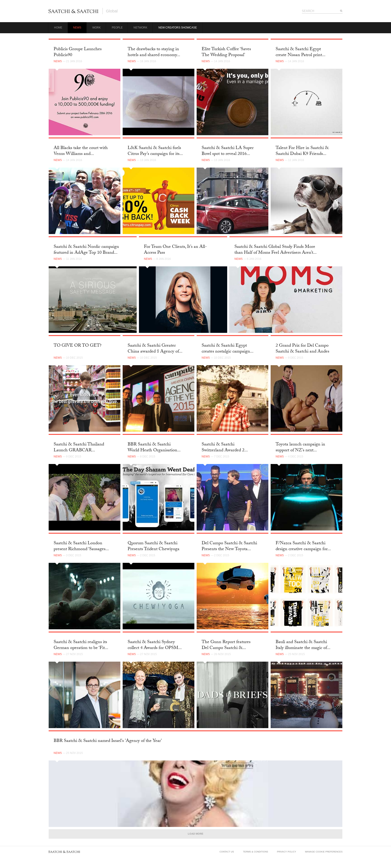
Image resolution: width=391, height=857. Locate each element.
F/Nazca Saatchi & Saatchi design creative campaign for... (303, 546)
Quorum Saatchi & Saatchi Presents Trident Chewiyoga (153, 546)
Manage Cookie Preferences (324, 851)
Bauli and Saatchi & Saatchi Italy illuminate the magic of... (303, 645)
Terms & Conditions (255, 851)
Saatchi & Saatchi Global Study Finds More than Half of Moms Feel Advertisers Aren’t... (275, 250)
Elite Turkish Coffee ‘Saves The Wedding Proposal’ (226, 52)
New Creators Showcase (177, 27)
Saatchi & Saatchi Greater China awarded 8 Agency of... (155, 348)
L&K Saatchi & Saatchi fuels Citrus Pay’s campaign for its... (155, 151)
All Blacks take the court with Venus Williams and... (81, 151)
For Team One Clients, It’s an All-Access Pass (175, 250)
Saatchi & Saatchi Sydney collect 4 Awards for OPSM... (155, 645)
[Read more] (84, 102)
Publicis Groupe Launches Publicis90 (78, 52)
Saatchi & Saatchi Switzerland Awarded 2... (225, 447)
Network (140, 27)
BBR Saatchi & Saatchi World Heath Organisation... (154, 447)
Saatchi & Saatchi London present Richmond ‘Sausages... (81, 546)
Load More (195, 833)
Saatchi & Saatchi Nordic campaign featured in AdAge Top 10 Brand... (86, 250)
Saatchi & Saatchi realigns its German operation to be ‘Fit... (81, 645)
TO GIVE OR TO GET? (77, 346)
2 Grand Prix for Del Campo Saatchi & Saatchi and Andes (302, 348)
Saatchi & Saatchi (73, 11)
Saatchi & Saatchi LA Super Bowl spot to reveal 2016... (228, 151)
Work (96, 27)
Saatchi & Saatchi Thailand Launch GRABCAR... (79, 447)
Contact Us (226, 851)
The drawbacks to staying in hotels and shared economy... (154, 52)
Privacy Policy (286, 851)
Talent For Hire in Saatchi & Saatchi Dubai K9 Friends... (302, 151)
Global (112, 11)
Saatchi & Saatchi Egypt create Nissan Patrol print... (300, 52)
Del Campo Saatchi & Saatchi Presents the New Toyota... (229, 546)
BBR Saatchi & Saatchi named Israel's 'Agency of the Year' (108, 741)
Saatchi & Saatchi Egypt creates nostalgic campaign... (227, 348)
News (77, 27)
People (117, 27)
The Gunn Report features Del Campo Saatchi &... (226, 645)
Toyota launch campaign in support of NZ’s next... (300, 447)
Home (58, 27)
